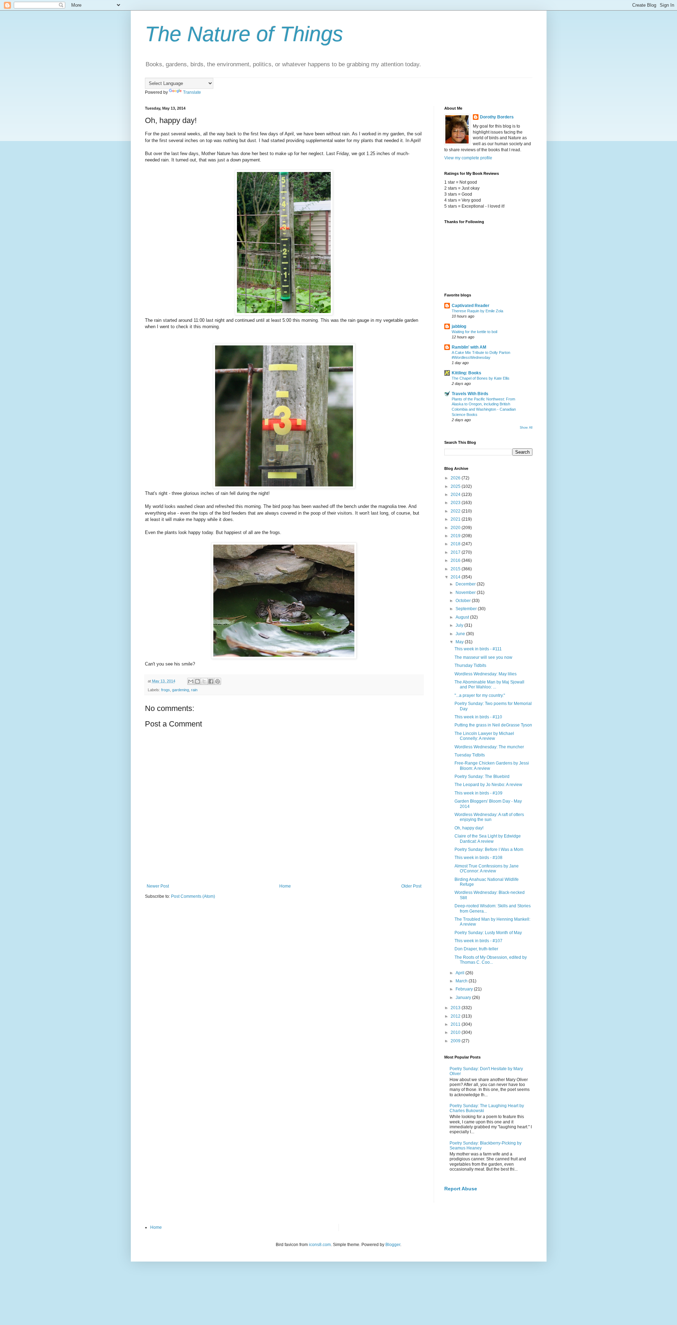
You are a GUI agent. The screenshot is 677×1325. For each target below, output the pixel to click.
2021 (456, 519)
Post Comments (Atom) (193, 896)
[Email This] (190, 681)
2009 (456, 1040)
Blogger (392, 1244)
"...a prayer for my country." (480, 695)
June (461, 633)
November (466, 592)
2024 (456, 494)
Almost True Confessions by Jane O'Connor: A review (487, 868)
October (464, 600)
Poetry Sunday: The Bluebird (482, 776)
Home (285, 886)
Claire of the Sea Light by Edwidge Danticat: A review (488, 839)
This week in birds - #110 (478, 716)
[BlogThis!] (197, 681)
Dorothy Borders (497, 117)
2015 (456, 568)
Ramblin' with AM (469, 347)
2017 (456, 552)
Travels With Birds (470, 393)
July (460, 625)
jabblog (459, 326)
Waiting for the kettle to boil (474, 332)
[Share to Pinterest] (217, 681)
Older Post (411, 886)
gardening (180, 690)
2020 (456, 527)
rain (194, 690)
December (466, 584)
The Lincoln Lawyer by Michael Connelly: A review (484, 736)
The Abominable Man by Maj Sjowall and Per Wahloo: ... (489, 684)
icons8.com (320, 1244)
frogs (165, 690)
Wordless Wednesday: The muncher (489, 746)
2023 (456, 502)
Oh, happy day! (469, 828)
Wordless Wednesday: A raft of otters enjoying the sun (489, 817)
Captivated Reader (470, 305)
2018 (456, 543)
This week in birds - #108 (478, 857)
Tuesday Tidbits (470, 755)
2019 (456, 535)
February (465, 989)
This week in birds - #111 (478, 648)
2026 (456, 478)
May (460, 641)
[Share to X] (204, 681)
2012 (456, 1016)
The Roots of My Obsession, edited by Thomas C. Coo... (491, 960)
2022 (456, 511)
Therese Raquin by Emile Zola (477, 311)
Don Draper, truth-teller (476, 948)
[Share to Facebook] (210, 681)
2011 (456, 1024)
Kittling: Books (466, 372)
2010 (456, 1032)
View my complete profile (468, 157)
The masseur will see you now (483, 657)
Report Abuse (460, 1188)
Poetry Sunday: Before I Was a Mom (489, 849)
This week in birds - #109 (478, 793)
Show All (526, 427)
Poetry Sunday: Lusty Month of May (488, 932)
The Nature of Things (244, 34)
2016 (456, 560)
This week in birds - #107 (478, 940)
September (467, 608)
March (462, 981)
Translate (192, 92)
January (464, 997)
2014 (456, 577)
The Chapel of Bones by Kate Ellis (481, 378)
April (460, 972)
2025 (456, 486)
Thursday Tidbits (470, 665)
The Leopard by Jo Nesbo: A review (488, 784)
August (463, 617)
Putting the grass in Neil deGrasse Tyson (493, 725)
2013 (456, 1007)
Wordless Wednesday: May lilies (486, 673)
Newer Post (158, 886)
